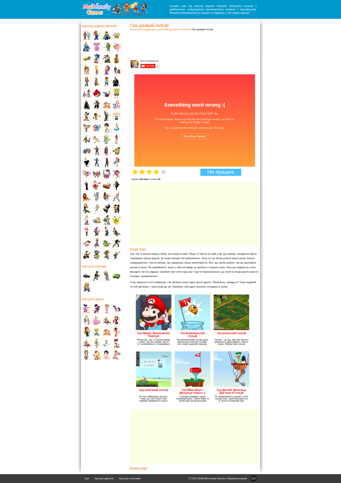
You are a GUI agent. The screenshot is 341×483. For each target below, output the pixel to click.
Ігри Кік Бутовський (106, 128)
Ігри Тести (87, 355)
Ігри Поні (116, 309)
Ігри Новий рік (97, 185)
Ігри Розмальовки (97, 332)
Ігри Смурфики (106, 139)
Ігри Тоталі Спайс (87, 174)
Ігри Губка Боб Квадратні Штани (116, 93)
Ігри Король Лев (87, 197)
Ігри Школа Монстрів (97, 309)
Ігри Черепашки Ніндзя (106, 47)
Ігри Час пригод (97, 220)
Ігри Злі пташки (97, 93)
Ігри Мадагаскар (97, 116)
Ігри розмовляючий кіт (97, 254)
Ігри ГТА (116, 81)
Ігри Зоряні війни (116, 70)
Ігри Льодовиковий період (106, 197)
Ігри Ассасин (116, 185)
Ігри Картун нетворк (87, 162)
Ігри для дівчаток (104, 478)
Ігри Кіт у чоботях (116, 208)
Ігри (132, 29)
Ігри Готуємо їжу (116, 355)
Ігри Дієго (106, 81)
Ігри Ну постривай (97, 231)
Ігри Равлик (106, 93)
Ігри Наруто (87, 70)
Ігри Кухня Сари (116, 343)
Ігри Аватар (87, 47)
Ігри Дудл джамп (116, 151)
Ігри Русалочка (116, 162)
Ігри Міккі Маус (87, 116)
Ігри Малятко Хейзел (106, 309)
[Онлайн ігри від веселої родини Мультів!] (115, 15)
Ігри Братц (87, 81)
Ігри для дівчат (93, 299)
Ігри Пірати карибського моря (106, 162)
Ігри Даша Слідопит (116, 174)
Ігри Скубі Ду (116, 58)
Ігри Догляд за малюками (87, 332)
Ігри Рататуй (106, 231)
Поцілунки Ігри (97, 355)
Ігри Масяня (116, 116)
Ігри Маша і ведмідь (106, 70)
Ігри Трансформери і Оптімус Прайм (106, 254)
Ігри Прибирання (97, 343)
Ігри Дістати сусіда (116, 254)
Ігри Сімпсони (97, 70)
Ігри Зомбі (106, 276)
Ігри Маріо (97, 35)
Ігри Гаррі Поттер (97, 151)
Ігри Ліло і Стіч (97, 128)
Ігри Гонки (87, 276)
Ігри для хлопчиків (129, 478)
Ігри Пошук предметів (106, 116)
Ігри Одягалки (87, 320)
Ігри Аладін (116, 139)
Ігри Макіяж (106, 355)
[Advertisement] (194, 40)
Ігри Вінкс (87, 309)
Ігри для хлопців (94, 266)
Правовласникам (237, 478)
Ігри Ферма (116, 35)
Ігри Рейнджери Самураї (97, 174)
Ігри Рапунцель (97, 81)
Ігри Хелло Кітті (106, 174)
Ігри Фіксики (116, 105)
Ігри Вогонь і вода (87, 35)
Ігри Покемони (116, 220)
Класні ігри (97, 105)
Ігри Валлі (87, 254)
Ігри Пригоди (87, 343)
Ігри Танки (116, 276)
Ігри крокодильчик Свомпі (106, 243)
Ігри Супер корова (97, 139)
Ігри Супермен (106, 151)
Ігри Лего (106, 35)
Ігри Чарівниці (97, 243)
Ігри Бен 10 (106, 58)
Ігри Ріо (87, 151)
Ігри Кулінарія (116, 332)
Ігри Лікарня (106, 343)
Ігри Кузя (116, 231)
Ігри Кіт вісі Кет (87, 243)
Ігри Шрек (87, 139)
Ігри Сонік (97, 58)
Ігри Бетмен (87, 105)
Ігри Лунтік (97, 47)
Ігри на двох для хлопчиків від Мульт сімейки (163, 29)
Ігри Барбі (97, 320)
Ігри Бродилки (106, 320)
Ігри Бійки (87, 287)
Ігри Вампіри (87, 185)
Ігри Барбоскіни (87, 128)
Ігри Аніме (116, 197)
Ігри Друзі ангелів (97, 208)
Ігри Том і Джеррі (97, 197)
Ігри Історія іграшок (106, 220)
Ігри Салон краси (87, 93)
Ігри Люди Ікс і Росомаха (116, 243)
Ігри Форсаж (106, 185)
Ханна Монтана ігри (87, 231)
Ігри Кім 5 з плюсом (87, 208)
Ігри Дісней (116, 128)
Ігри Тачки (87, 58)
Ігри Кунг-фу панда (106, 208)
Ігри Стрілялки (97, 276)
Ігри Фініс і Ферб (87, 220)
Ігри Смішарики (116, 47)
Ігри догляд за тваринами (106, 105)
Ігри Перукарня (116, 320)
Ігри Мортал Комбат (97, 162)
